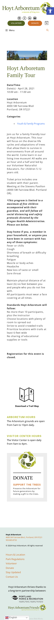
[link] (50, 11)
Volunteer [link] (16, 23)
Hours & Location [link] (15, 554)
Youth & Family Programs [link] (31, 123)
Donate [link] (35, 23)
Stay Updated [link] (13, 572)
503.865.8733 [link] (11, 540)
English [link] (13, 617)
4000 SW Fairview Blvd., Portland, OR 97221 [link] (24, 537)
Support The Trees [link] (27, 484)
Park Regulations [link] (15, 559)
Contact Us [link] (12, 576)
